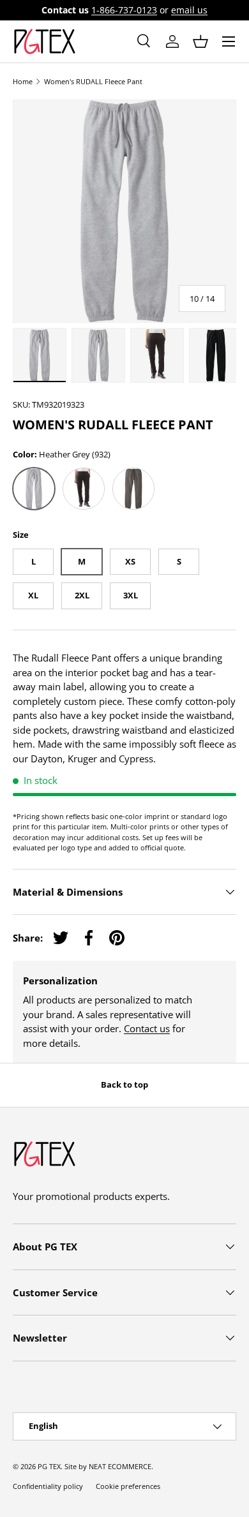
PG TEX (49, 1466)
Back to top (124, 1084)
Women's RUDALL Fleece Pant (93, 81)
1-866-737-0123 (124, 10)
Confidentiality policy (48, 1486)
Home (23, 81)
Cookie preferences (128, 1486)
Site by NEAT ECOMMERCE (107, 1466)
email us (189, 10)
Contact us (147, 1028)
